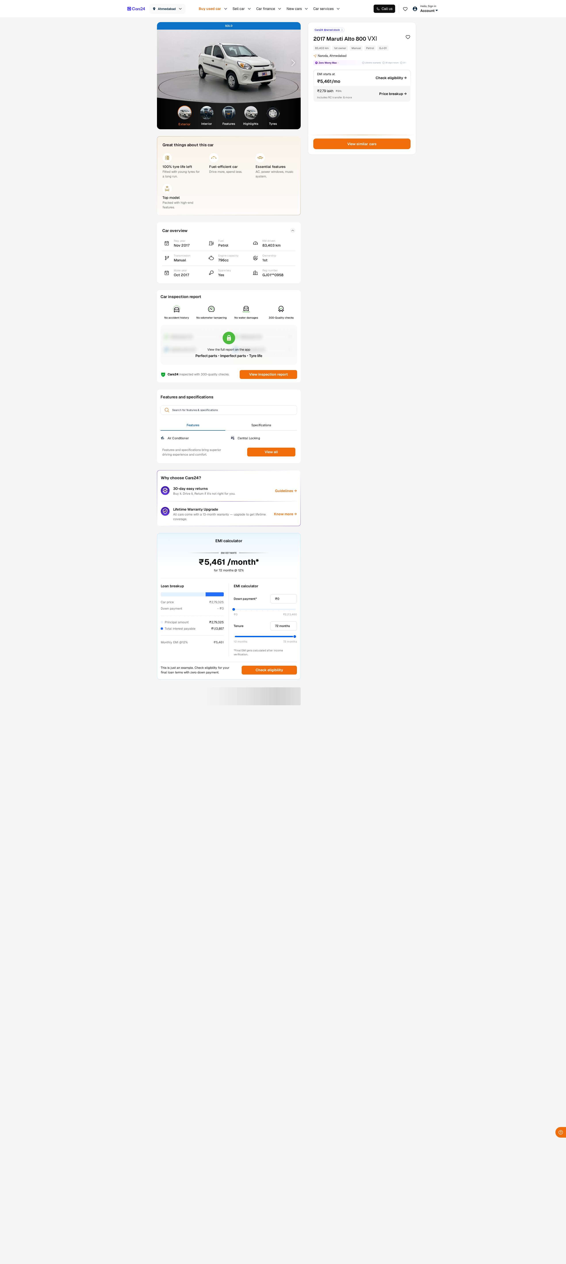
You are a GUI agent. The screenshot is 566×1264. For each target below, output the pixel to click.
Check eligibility (269, 670)
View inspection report (268, 374)
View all (271, 452)
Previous (166, 62)
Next (291, 62)
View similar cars (362, 144)
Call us (387, 8)
